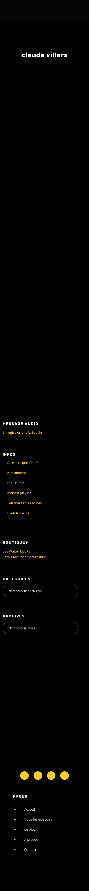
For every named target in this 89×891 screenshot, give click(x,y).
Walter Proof (52, 178)
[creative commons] (15, 653)
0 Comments (43, 183)
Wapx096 (22, 170)
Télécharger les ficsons (25, 503)
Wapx (73, 178)
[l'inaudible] (14, 11)
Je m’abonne (16, 473)
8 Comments (52, 298)
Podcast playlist (19, 493)
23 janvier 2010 (21, 293)
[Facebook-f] (38, 775)
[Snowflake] (24, 775)
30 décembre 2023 (23, 178)
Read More (19, 216)
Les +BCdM (15, 483)
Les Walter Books (16, 551)
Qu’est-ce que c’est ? (22, 462)
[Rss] (64, 775)
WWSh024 (23, 285)
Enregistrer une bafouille (22, 432)
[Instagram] (51, 775)
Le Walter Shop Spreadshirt (24, 557)
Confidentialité (18, 513)
